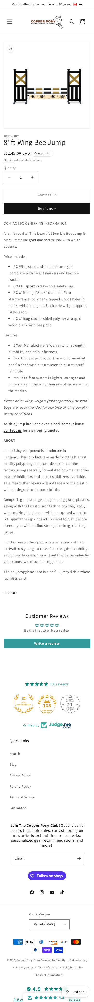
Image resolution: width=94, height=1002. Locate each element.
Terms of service (48, 967)
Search (15, 753)
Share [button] (12, 593)
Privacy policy (25, 967)
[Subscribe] (79, 858)
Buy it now (47, 208)
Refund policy (78, 960)
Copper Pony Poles (28, 960)
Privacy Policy (20, 775)
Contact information (49, 975)
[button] (9, 21)
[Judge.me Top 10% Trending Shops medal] (70, 703)
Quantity (10, 168)
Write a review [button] (47, 643)
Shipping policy (73, 967)
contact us (13, 430)
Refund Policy (20, 786)
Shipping (9, 160)
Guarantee (18, 808)
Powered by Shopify (53, 960)
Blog (13, 764)
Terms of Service (22, 797)
